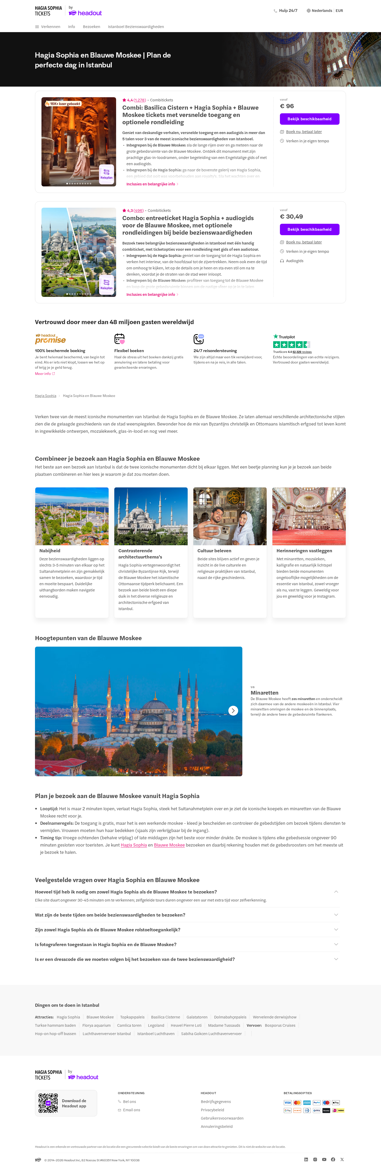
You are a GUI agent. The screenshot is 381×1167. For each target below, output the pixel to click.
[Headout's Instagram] (315, 1159)
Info (71, 26)
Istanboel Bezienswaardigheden (136, 26)
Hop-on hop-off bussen (55, 1033)
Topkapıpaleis (132, 1016)
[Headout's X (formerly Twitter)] (342, 1159)
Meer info (43, 373)
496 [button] (138, 210)
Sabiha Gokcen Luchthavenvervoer (211, 1033)
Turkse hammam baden (55, 1025)
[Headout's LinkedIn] (306, 1159)
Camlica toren (129, 1025)
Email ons (131, 1109)
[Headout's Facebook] (333, 1159)
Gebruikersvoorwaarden (222, 1118)
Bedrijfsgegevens (216, 1101)
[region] (78, 141)
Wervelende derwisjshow (275, 1016)
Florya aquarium (96, 1025)
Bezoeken (91, 26)
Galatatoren (197, 1016)
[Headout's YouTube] (324, 1159)
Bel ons (129, 1101)
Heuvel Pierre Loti (186, 1025)
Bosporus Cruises (280, 1025)
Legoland (156, 1025)
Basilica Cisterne (165, 1016)
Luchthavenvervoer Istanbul (107, 1033)
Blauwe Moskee (169, 845)
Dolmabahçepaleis (230, 1016)
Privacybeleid (212, 1109)
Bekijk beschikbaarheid (309, 118)
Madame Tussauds (224, 1025)
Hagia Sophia (45, 395)
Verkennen (50, 26)
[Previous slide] (48, 141)
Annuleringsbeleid (217, 1126)
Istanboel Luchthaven (156, 1033)
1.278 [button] (140, 99)
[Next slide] (109, 141)
